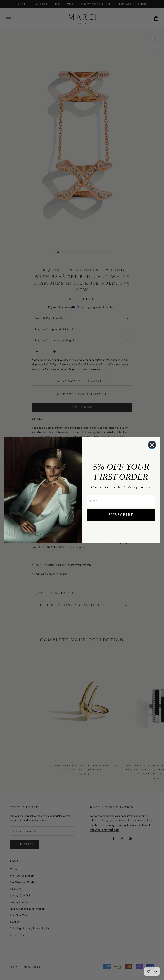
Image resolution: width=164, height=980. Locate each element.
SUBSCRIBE (121, 515)
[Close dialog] (152, 445)
